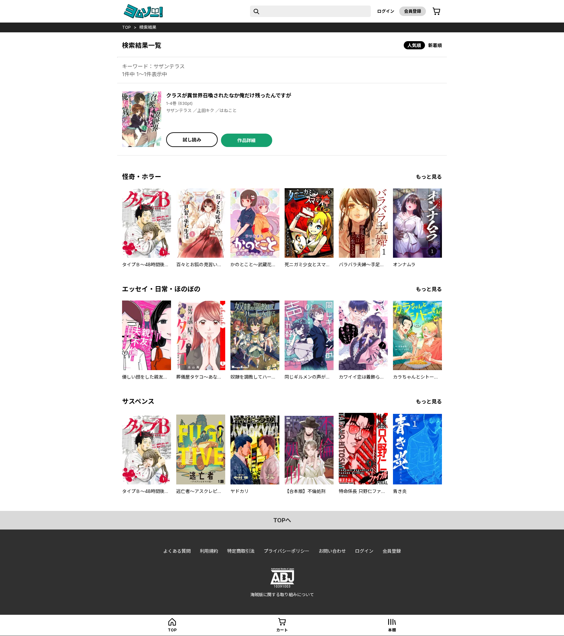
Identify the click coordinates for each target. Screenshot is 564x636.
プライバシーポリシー (286, 551)
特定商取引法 (241, 551)
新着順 (435, 45)
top (126, 27)
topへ (282, 520)
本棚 (392, 630)
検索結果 (147, 27)
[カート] (436, 11)
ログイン (385, 11)
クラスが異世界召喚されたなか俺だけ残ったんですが (228, 95)
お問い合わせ (332, 551)
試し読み (192, 139)
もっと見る (429, 176)
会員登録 (412, 11)
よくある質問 (177, 551)
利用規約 (209, 551)
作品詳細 (246, 140)
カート (282, 630)
